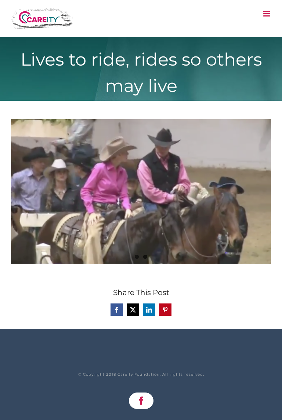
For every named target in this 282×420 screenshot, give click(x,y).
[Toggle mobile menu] (267, 14)
